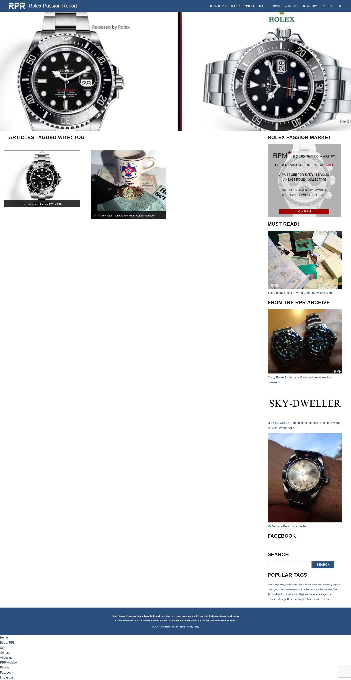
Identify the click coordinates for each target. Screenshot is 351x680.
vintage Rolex (286, 599)
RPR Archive (310, 6)
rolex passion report (289, 589)
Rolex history (318, 584)
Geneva (313, 594)
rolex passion (311, 589)
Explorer (336, 584)
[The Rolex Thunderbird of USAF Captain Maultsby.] (128, 184)
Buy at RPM (8, 642)
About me (6, 657)
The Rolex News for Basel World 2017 (42, 204)
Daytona (303, 594)
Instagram (6, 677)
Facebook (6, 672)
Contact (275, 6)
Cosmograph (273, 589)
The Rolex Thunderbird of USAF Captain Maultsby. (128, 215)
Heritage (322, 594)
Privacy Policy (192, 627)
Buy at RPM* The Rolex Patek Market (232, 6)
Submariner (292, 584)
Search (323, 564)
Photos (328, 6)
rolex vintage (273, 584)
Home (4, 637)
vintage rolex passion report (312, 599)
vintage (283, 584)
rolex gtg (328, 584)
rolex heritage (325, 589)
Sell (262, 6)
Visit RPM (304, 211)
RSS (340, 6)
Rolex (300, 589)
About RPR (291, 6)
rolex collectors (304, 584)
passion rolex (291, 594)
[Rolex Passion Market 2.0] (304, 180)
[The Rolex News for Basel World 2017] (42, 178)
